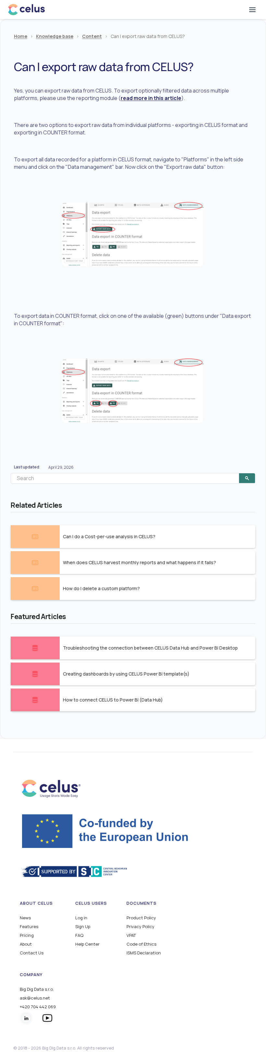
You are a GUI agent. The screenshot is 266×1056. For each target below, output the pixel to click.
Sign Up (82, 927)
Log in (81, 918)
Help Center (87, 944)
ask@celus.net (35, 998)
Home (20, 36)
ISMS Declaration (144, 953)
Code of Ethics (141, 944)
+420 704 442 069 (38, 1007)
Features (29, 927)
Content (92, 36)
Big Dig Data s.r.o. (37, 989)
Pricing (27, 935)
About (26, 944)
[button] (252, 10)
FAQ (79, 935)
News (25, 918)
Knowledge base (54, 36)
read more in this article (151, 98)
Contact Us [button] (31, 953)
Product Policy (141, 918)
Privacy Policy (140, 927)
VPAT (131, 935)
